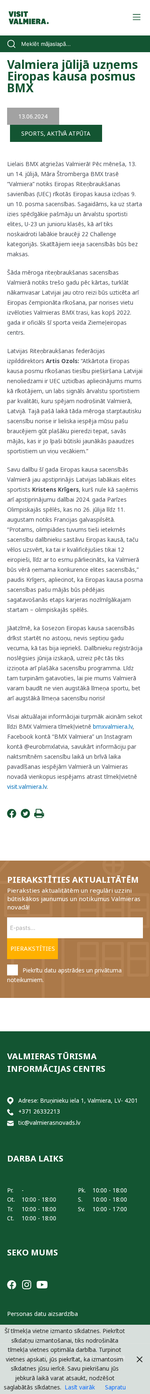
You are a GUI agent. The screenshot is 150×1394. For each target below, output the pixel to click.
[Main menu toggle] (136, 18)
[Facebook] (11, 816)
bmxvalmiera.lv (112, 726)
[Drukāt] (39, 816)
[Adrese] (10, 1101)
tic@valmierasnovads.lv (49, 1122)
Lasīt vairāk (80, 1387)
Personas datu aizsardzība (42, 1314)
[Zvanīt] (10, 1111)
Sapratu (115, 1387)
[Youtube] (42, 1284)
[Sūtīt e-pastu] (10, 1123)
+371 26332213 (39, 1111)
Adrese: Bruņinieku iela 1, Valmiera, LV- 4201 (78, 1100)
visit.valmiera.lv (27, 786)
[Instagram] (26, 1284)
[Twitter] (25, 816)
